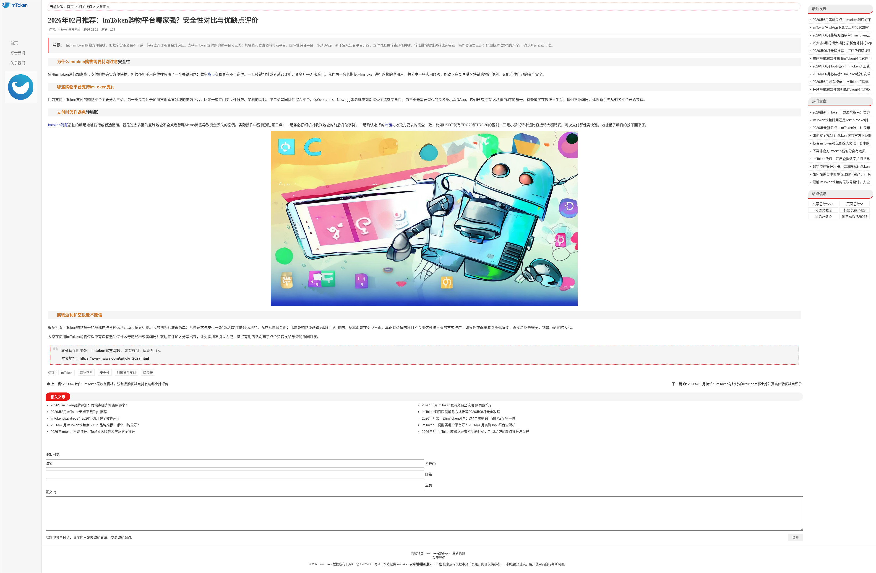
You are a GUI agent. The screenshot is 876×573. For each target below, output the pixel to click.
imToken (62, 74)
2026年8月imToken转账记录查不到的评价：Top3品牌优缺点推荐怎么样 (475, 432)
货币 (211, 74)
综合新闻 (17, 53)
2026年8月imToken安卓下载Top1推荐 (79, 412)
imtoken (326, 564)
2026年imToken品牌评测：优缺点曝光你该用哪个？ (90, 405)
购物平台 (86, 372)
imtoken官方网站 (105, 351)
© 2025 (314, 564)
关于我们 (17, 63)
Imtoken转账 (58, 125)
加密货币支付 (87, 74)
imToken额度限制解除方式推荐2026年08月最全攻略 (461, 412)
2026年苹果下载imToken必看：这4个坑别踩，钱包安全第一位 (468, 418)
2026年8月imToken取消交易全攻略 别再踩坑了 (457, 405)
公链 (388, 125)
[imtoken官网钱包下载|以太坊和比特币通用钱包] (20, 19)
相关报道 (85, 7)
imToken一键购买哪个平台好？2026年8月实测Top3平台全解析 (469, 425)
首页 (14, 43)
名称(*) (430, 463)
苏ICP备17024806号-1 (364, 564)
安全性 (124, 61)
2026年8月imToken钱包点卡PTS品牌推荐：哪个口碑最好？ (96, 425)
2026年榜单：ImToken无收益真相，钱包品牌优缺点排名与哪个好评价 (115, 384)
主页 (428, 485)
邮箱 (428, 474)
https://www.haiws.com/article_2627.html (114, 358)
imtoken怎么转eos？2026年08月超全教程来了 (85, 418)
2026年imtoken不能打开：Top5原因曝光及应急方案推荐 (93, 432)
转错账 (92, 112)
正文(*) (51, 492)
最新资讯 (458, 553)
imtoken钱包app (438, 553)
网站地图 (417, 553)
